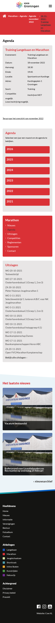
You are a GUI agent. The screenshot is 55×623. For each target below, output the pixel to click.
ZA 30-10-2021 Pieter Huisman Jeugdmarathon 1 (21, 289)
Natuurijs (11, 575)
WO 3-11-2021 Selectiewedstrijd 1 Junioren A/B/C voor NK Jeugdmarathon (26, 299)
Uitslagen (12, 234)
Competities (13, 238)
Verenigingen (9, 524)
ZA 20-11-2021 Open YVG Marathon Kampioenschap (23, 351)
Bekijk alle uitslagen (15, 357)
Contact (11, 250)
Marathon (13, 16)
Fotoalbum (8, 532)
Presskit (6, 597)
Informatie (7, 519)
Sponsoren (13, 246)
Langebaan (12, 550)
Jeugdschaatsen (14, 558)
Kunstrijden (12, 571)
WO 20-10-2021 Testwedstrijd (13, 272)
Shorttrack (11, 562)
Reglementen (14, 242)
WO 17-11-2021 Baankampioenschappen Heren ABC (23, 342)
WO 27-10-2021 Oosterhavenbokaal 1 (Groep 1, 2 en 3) (24, 281)
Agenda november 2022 (34, 19)
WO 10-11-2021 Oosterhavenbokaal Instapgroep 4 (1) (23, 326)
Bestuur (6, 528)
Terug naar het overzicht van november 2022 (23, 118)
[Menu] (50, 5)
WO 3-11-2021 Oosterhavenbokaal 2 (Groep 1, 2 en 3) (24, 309)
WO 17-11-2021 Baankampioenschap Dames (19, 334)
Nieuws (11, 225)
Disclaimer (7, 588)
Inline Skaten (13, 566)
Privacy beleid (9, 593)
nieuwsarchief (43, 481)
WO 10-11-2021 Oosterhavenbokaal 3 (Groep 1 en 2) (23, 317)
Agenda (23, 16)
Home (4, 16)
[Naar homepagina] (27, 4)
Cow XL (48, 613)
